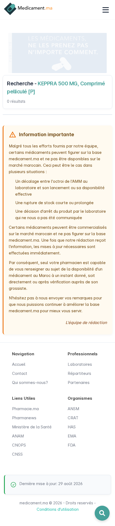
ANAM (18, 436)
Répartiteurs (79, 373)
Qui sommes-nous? (30, 382)
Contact (19, 373)
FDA (71, 445)
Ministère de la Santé (32, 426)
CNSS (17, 454)
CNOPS (19, 445)
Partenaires (79, 382)
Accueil (18, 364)
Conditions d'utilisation (58, 509)
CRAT (73, 417)
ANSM (73, 408)
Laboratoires (80, 364)
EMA (72, 436)
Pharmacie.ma (25, 408)
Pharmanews (24, 417)
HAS (72, 426)
